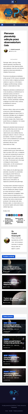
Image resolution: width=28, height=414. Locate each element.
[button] (25, 24)
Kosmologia (12, 371)
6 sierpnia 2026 (9, 329)
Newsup (23, 405)
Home (6, 410)
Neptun (5, 355)
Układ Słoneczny (12, 355)
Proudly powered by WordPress (9, 405)
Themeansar (14, 407)
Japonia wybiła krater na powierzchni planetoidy (19, 220)
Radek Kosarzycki (15, 49)
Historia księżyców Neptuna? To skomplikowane (11, 284)
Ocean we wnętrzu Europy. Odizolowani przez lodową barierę (12, 269)
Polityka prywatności (18, 410)
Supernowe (6, 339)
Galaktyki (6, 371)
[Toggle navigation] (14, 25)
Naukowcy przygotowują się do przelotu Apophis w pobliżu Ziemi (9, 221)
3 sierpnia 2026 (9, 361)
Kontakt (10, 410)
